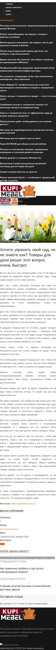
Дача (2, 544)
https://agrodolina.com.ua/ (23, 503)
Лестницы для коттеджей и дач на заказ (20, 138)
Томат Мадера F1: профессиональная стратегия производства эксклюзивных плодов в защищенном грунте (27, 88)
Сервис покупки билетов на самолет (18, 172)
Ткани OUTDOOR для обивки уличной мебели (23, 144)
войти (15, 603)
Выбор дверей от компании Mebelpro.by (20, 158)
